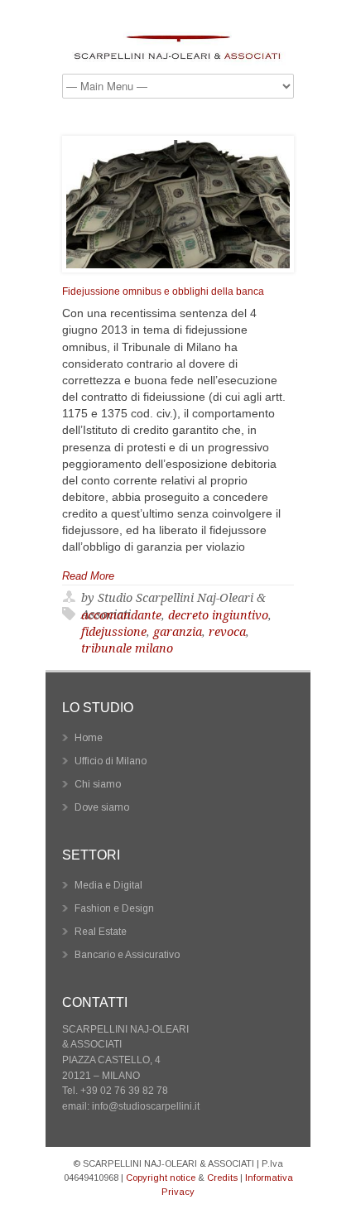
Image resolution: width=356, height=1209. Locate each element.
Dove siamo (102, 807)
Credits (222, 1178)
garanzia (177, 631)
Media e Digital (108, 885)
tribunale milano (127, 648)
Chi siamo (98, 784)
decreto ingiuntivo (218, 615)
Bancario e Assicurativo (127, 955)
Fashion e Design (114, 908)
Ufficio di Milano (111, 761)
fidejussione (114, 631)
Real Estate (101, 931)
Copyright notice (160, 1178)
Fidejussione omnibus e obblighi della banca (163, 291)
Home (89, 738)
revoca (227, 631)
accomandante (121, 615)
